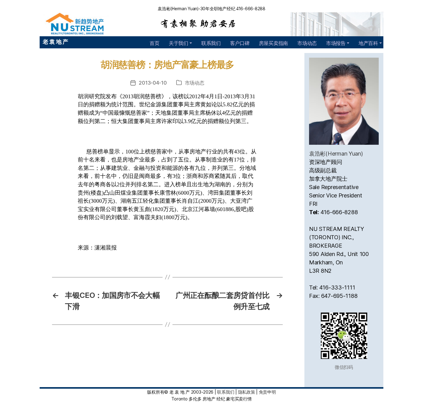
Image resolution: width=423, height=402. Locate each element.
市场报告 (336, 43)
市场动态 (307, 43)
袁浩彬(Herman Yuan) (336, 153)
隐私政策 (246, 392)
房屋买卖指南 (273, 43)
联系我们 (211, 43)
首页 (154, 43)
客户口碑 (240, 43)
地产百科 (368, 43)
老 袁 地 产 (55, 41)
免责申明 (267, 392)
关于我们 (178, 43)
